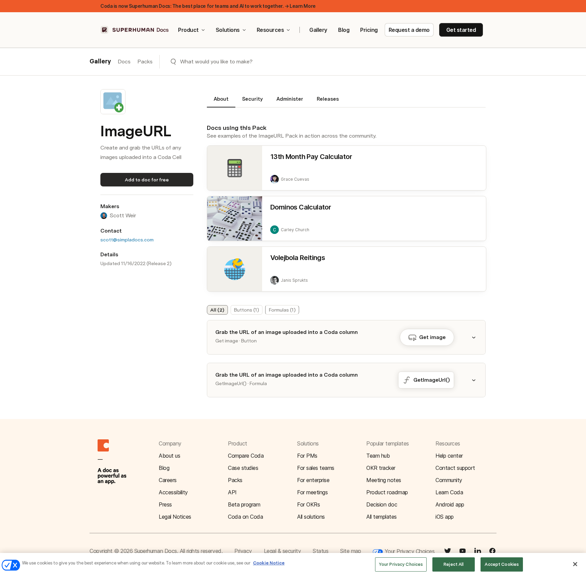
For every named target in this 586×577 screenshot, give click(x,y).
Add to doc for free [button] (147, 179)
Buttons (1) (246, 310)
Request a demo (409, 29)
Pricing (369, 29)
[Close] (575, 564)
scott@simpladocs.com (127, 239)
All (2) (217, 310)
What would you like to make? (216, 61)
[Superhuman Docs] (135, 30)
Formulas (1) (282, 310)
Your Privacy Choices (408, 551)
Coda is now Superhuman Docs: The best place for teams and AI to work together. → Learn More (208, 6)
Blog (343, 29)
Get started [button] (461, 29)
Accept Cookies (502, 564)
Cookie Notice (269, 562)
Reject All (454, 564)
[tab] (221, 101)
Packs (145, 61)
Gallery (318, 29)
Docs (124, 61)
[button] (477, 337)
